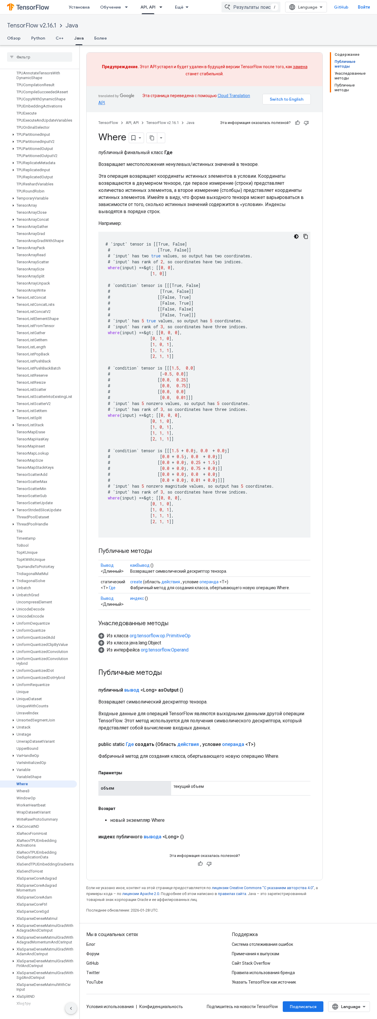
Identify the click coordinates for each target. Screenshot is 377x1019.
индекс (137, 598)
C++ (60, 38)
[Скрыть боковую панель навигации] (71, 1008)
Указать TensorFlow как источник (264, 982)
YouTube (94, 982)
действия (170, 581)
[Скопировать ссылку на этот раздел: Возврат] (121, 808)
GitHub (341, 7)
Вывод (107, 565)
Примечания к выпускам (255, 953)
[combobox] (250, 7)
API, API (148, 7)
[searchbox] (39, 57)
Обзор (14, 38)
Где (112, 587)
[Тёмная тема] (296, 236)
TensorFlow (108, 122)
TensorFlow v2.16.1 (31, 25)
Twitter (93, 972)
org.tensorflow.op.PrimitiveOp (160, 635)
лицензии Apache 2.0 (140, 893)
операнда (209, 581)
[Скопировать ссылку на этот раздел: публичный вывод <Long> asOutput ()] (190, 690)
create (136, 581)
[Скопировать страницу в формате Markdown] (152, 138)
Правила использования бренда (263, 972)
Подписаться (303, 1006)
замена (300, 66)
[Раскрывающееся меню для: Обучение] (128, 7)
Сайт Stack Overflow (251, 963)
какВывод (140, 565)
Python (38, 38)
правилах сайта (232, 893)
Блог (90, 944)
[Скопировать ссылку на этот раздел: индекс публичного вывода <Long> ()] (191, 836)
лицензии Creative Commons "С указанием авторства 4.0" (263, 888)
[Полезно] (297, 122)
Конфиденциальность (161, 1006)
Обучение (110, 7)
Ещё (179, 7)
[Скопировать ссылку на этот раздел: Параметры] (128, 772)
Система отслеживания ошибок (262, 944)
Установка (79, 7)
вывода (152, 837)
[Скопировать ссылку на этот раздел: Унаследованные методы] (174, 623)
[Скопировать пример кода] (305, 236)
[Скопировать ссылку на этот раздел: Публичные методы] (158, 551)
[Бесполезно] (306, 122)
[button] (38, 134)
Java (72, 25)
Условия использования (110, 1006)
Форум (92, 953)
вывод (131, 690)
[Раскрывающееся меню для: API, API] (163, 7)
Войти (364, 7)
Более (100, 38)
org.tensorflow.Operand (164, 650)
